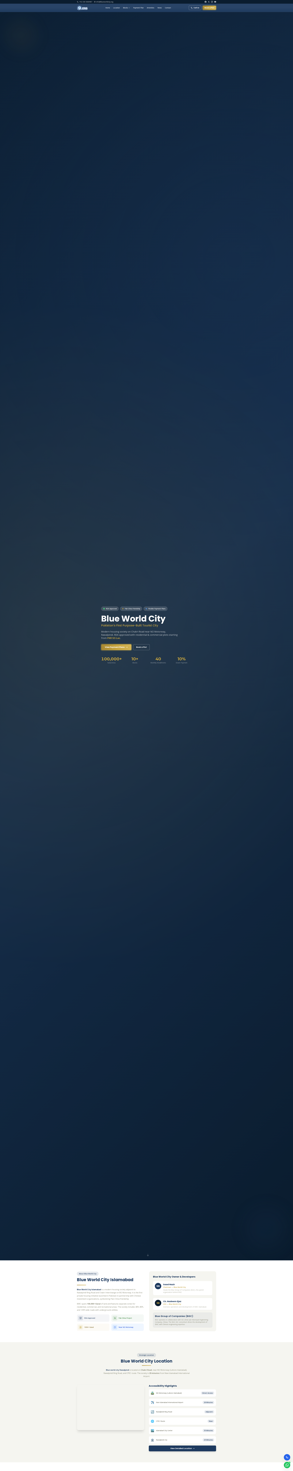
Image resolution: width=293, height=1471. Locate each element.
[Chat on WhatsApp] (287, 1465)
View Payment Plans (115, 647)
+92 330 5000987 (85, 2)
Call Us (196, 8)
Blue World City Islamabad (89, 1289)
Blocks (125, 8)
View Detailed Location (181, 1448)
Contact (168, 8)
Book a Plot (209, 8)
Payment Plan (138, 8)
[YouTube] (215, 2)
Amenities (150, 8)
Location (116, 8)
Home (107, 8)
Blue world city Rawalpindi (117, 1370)
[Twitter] (209, 2)
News (159, 8)
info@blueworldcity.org (104, 2)
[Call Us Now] (287, 1457)
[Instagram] (212, 2)
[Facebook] (205, 2)
